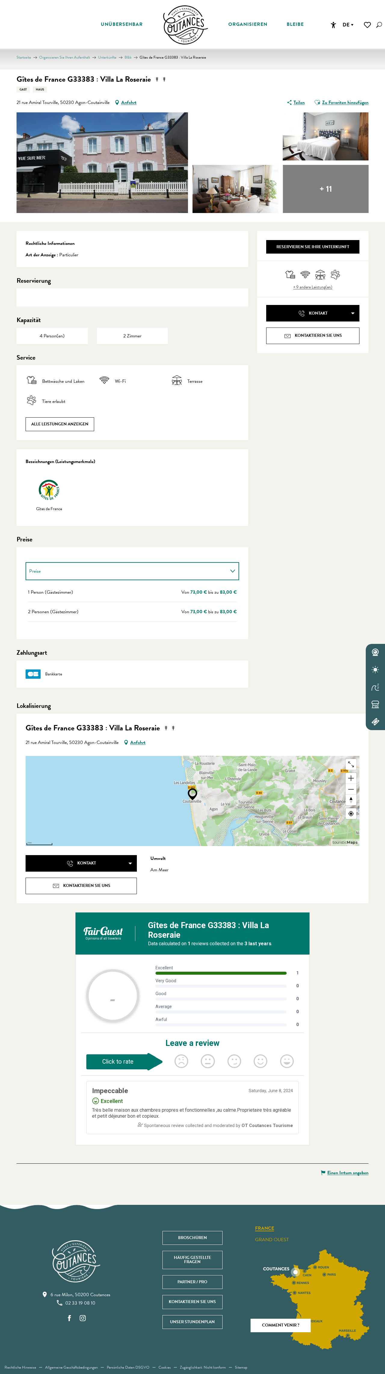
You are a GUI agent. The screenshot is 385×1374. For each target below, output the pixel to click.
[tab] (126, 571)
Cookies (165, 1367)
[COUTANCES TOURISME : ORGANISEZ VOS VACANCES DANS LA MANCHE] (186, 24)
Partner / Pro (192, 1282)
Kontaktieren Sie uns (192, 1302)
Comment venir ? (280, 1325)
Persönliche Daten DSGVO (128, 1367)
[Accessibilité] (333, 25)
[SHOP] (375, 704)
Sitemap (241, 1367)
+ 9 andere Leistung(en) (312, 287)
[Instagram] (82, 1319)
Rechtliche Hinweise (20, 1367)
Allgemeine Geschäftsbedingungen (71, 1367)
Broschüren (192, 1238)
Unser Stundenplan (192, 1322)
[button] (379, 25)
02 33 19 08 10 (80, 1303)
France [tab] (264, 1228)
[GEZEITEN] (375, 687)
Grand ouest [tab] (272, 1239)
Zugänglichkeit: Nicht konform (203, 1367)
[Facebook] (69, 1319)
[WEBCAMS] (375, 652)
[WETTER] (375, 669)
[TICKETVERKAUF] (375, 721)
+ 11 (325, 189)
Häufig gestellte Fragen (192, 1259)
